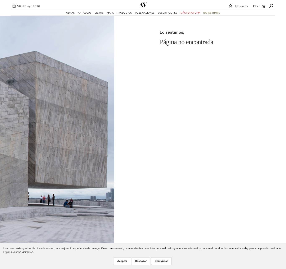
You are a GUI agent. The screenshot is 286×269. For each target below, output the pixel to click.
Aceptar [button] (122, 261)
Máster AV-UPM (190, 12)
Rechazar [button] (141, 261)
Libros (99, 12)
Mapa (110, 12)
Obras (70, 12)
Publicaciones (145, 12)
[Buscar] (271, 6)
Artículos (84, 12)
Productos (124, 12)
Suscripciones (167, 12)
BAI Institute (211, 12)
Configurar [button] (161, 261)
